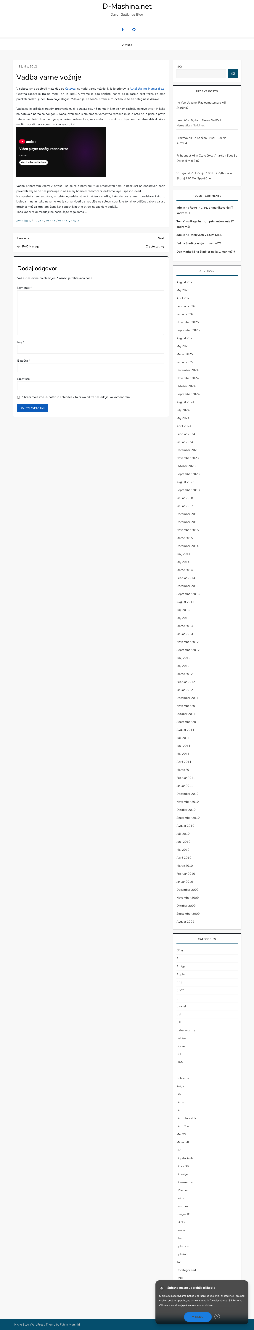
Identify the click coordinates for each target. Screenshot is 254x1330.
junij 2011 (183, 746)
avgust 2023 (185, 482)
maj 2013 (182, 618)
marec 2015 (184, 538)
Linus (180, 1102)
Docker (181, 1046)
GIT (178, 1054)
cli (178, 998)
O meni (127, 44)
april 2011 (183, 762)
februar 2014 (185, 578)
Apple (180, 974)
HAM (180, 1062)
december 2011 (187, 698)
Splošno (181, 1254)
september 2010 (188, 818)
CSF (179, 1014)
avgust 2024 (185, 402)
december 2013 (187, 586)
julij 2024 (183, 410)
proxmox (182, 1206)
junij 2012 (183, 658)
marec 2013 (184, 626)
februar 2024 (185, 434)
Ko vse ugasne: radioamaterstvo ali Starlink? (201, 105)
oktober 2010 (186, 810)
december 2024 (187, 370)
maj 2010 (182, 850)
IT (177, 1070)
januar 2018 (184, 498)
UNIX (180, 1278)
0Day (180, 950)
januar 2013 (184, 634)
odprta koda (184, 1158)
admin (180, 208)
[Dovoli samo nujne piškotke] (217, 1316)
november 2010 (187, 802)
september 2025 (188, 330)
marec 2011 (184, 770)
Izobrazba (182, 1078)
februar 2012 (185, 682)
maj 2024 (182, 418)
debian (181, 1038)
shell (180, 1238)
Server (180, 1230)
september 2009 (188, 914)
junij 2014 (183, 554)
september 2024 (188, 394)
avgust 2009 (185, 922)
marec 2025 (184, 354)
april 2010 (183, 858)
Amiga (180, 966)
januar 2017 (184, 506)
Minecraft (182, 1142)
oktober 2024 (186, 386)
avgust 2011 (185, 730)
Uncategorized (186, 1270)
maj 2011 (182, 754)
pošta (180, 1198)
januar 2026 (184, 314)
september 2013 (188, 594)
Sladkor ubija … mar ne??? (203, 243)
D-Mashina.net (127, 6)
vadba (51, 221)
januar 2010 (184, 882)
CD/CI (180, 990)
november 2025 (187, 322)
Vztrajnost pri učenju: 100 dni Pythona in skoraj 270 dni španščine (204, 176)
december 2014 (187, 546)
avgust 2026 (185, 282)
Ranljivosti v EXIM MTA (206, 235)
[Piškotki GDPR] (162, 1288)
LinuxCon (182, 1126)
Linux (180, 1110)
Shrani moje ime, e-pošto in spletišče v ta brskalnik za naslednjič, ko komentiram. (76, 397)
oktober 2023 (186, 466)
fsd (178, 243)
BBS (179, 982)
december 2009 (187, 890)
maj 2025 (182, 346)
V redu (197, 1317)
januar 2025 (184, 362)
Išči (179, 66)
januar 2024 (184, 442)
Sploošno (182, 1246)
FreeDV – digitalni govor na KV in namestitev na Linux (199, 123)
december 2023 (187, 450)
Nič (178, 1150)
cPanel (181, 1006)
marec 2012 (184, 674)
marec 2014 (184, 570)
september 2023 (188, 474)
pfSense (182, 1190)
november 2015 (187, 530)
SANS (180, 1222)
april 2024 (183, 426)
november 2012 (187, 642)
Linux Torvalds (186, 1118)
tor (178, 1262)
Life (178, 1094)
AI (177, 958)
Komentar (25, 288)
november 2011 (187, 706)
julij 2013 (183, 610)
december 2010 (187, 794)
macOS (181, 1134)
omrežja (182, 1174)
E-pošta (23, 361)
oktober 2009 (186, 906)
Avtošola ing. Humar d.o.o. (147, 89)
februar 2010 (185, 874)
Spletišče (23, 379)
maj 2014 (182, 562)
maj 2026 (182, 290)
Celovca (70, 89)
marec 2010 (184, 866)
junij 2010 (183, 842)
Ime (20, 342)
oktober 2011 (186, 714)
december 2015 (187, 522)
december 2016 (187, 514)
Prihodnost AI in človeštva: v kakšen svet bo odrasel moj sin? (206, 158)
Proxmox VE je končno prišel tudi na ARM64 (201, 140)
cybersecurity (185, 1030)
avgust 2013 (185, 602)
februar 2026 (185, 306)
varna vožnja (69, 221)
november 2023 (187, 458)
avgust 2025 (185, 338)
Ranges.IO (183, 1214)
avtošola (23, 221)
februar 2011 (185, 778)
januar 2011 (184, 786)
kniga (180, 1086)
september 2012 (188, 650)
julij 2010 (183, 834)
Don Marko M (185, 252)
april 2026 (183, 298)
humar (38, 221)
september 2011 (188, 722)
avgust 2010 (185, 826)
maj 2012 (182, 666)
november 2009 (187, 898)
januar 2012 (184, 690)
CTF (179, 1022)
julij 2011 (183, 738)
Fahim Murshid (70, 1325)
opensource (184, 1182)
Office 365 (183, 1166)
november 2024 (187, 378)
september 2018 (188, 490)
